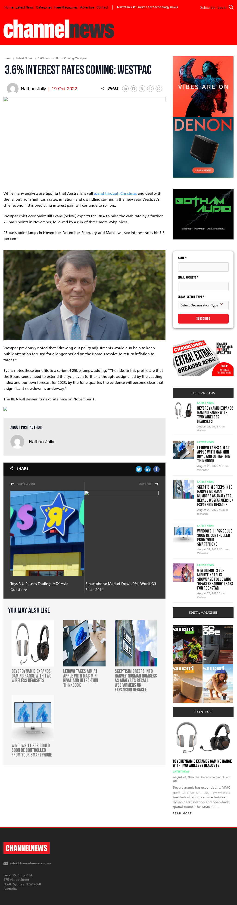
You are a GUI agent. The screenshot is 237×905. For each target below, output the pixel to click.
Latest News (25, 7)
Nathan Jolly (41, 441)
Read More (182, 813)
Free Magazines (66, 7)
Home (9, 7)
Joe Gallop (203, 777)
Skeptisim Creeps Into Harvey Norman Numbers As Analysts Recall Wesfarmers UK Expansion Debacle (215, 496)
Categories (44, 7)
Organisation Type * (191, 297)
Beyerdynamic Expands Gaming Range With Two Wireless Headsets (215, 415)
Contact (102, 7)
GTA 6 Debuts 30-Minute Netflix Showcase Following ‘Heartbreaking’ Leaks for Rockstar (215, 579)
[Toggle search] (231, 7)
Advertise (87, 7)
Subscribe (203, 319)
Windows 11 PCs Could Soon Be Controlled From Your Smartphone (215, 537)
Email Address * (188, 277)
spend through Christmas (115, 193)
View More (182, 627)
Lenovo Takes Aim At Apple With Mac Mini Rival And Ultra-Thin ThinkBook (213, 454)
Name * (182, 258)
